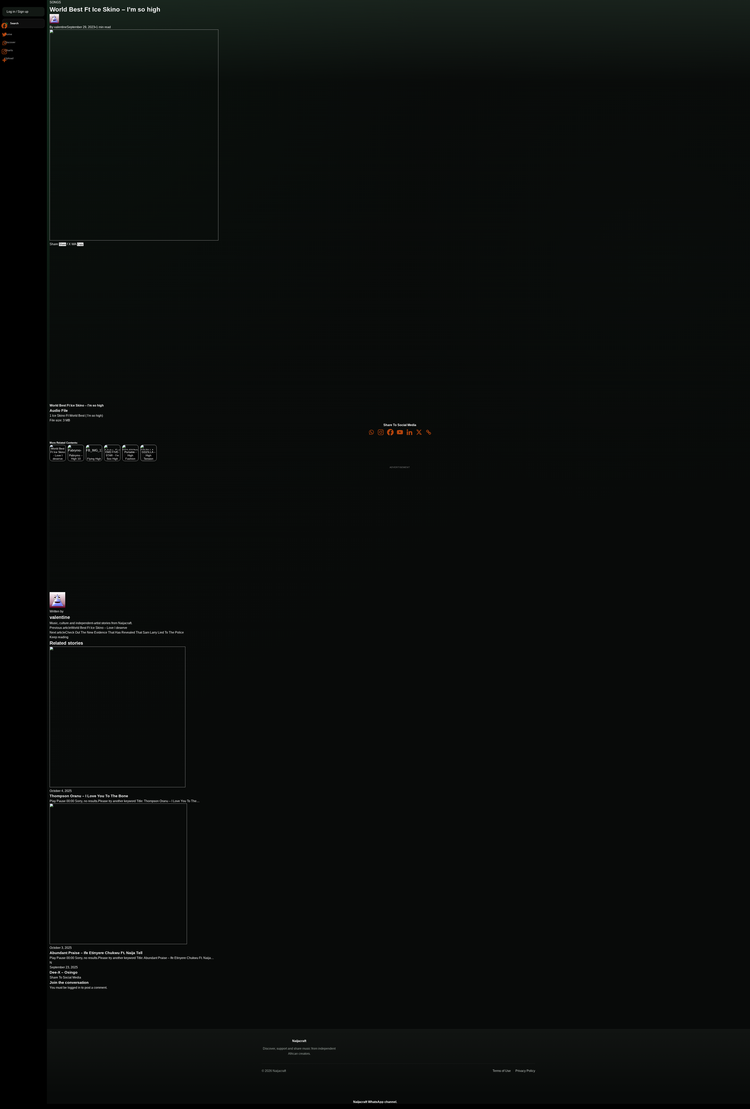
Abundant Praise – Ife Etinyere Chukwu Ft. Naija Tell (96, 953)
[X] (419, 432)
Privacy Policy (525, 1070)
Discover (10, 42)
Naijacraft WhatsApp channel (374, 1102)
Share (62, 244)
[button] (91, 267)
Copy (80, 244)
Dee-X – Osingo (64, 972)
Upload (9, 58)
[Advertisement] (69, 317)
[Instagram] (380, 432)
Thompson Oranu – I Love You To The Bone (89, 796)
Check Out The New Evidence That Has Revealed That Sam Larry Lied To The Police (124, 632)
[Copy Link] (428, 432)
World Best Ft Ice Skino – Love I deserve (99, 627)
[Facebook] (390, 432)
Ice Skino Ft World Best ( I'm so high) (77, 415)
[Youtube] (400, 432)
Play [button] (95, 261)
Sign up (23, 11)
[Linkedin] (409, 432)
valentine (60, 27)
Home (8, 34)
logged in (74, 987)
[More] (4, 60)
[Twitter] (4, 34)
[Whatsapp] (371, 432)
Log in (11, 11)
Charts (9, 50)
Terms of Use (502, 1070)
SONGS (55, 2)
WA (73, 244)
